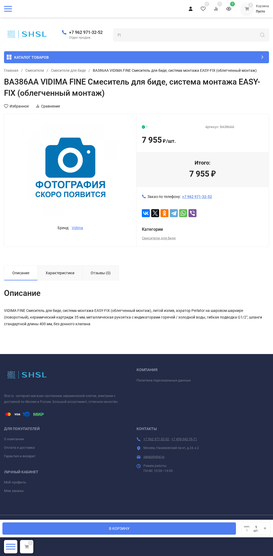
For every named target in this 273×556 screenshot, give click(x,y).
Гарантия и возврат (19, 456)
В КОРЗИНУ (119, 528)
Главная (11, 70)
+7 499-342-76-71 (184, 439)
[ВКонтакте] (146, 213)
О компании (14, 439)
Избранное (19, 106)
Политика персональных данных (163, 380)
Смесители (34, 70)
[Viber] (192, 213)
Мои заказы (14, 491)
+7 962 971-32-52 (86, 32)
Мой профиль (15, 482)
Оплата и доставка (19, 448)
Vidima (77, 228)
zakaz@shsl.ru (153, 457)
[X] (155, 213)
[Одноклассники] (164, 213)
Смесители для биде (68, 70)
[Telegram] (174, 213)
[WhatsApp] (183, 213)
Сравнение (50, 106)
